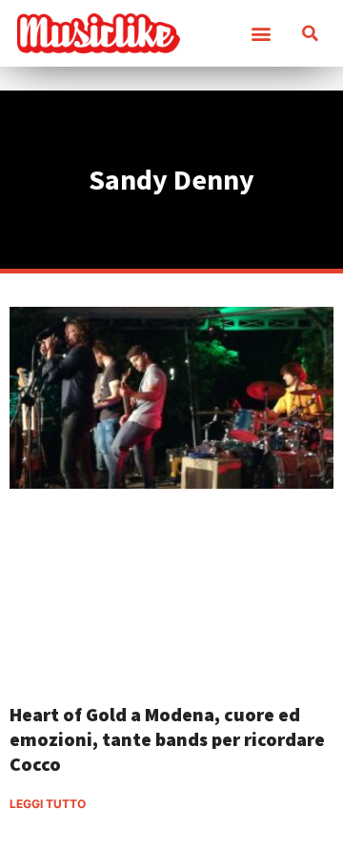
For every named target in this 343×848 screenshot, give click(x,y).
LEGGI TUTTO (48, 804)
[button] (260, 34)
